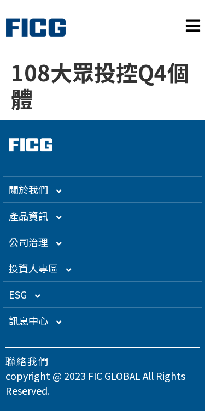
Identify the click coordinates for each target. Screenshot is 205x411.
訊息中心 (28, 320)
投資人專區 (33, 268)
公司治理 (28, 242)
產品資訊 (28, 216)
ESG (18, 294)
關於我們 (28, 189)
